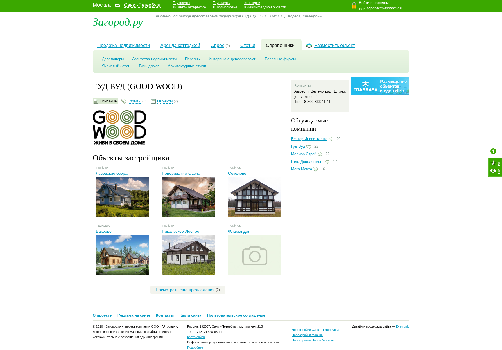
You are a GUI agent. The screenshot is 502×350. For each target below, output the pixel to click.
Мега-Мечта (301, 169)
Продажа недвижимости (123, 45)
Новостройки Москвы (307, 335)
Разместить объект (334, 45)
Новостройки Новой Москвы (313, 340)
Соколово (237, 173)
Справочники (280, 45)
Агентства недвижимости (154, 59)
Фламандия (239, 231)
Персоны (192, 59)
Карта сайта (190, 315)
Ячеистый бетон (116, 66)
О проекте (102, 315)
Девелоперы (113, 59)
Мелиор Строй (303, 154)
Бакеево (104, 231)
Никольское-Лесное (180, 231)
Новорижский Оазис (181, 173)
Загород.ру (118, 21)
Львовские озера (112, 173)
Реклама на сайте (133, 315)
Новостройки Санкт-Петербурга (315, 329)
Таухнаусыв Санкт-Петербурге (189, 5)
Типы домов (149, 66)
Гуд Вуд (298, 146)
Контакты (165, 315)
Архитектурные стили (187, 66)
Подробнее (195, 347)
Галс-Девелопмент (307, 161)
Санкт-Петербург (142, 5)
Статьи (247, 45)
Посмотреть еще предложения (185, 289)
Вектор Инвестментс (309, 139)
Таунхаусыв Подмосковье (225, 5)
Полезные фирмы (280, 59)
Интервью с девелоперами (232, 59)
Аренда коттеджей (180, 45)
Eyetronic (402, 326)
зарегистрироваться (384, 8)
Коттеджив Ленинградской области (265, 5)
